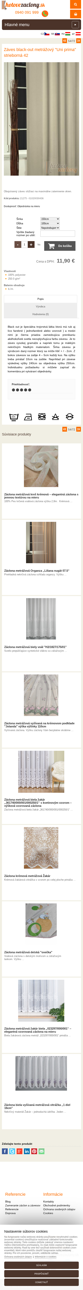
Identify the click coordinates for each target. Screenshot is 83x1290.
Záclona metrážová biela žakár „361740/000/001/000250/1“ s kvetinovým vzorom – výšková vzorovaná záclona (38, 802)
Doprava (10, 1213)
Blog (8, 1201)
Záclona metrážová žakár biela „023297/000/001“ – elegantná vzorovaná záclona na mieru (37, 1030)
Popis (40, 299)
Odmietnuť (41, 1282)
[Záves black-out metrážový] (41, 175)
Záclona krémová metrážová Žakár (27, 876)
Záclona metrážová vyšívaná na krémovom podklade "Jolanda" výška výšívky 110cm (39, 725)
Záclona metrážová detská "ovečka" (28, 952)
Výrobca (40, 306)
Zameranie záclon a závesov (22, 1205)
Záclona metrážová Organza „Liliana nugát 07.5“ (36, 570)
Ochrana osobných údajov (59, 1209)
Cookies (48, 1213)
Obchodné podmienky (56, 1205)
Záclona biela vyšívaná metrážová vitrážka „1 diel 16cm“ (37, 1106)
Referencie (12, 1209)
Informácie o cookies (45, 1256)
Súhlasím (41, 1265)
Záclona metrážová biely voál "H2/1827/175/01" (35, 647)
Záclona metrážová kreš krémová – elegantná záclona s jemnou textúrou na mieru (41, 496)
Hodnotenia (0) (40, 314)
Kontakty (48, 1201)
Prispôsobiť (41, 1274)
